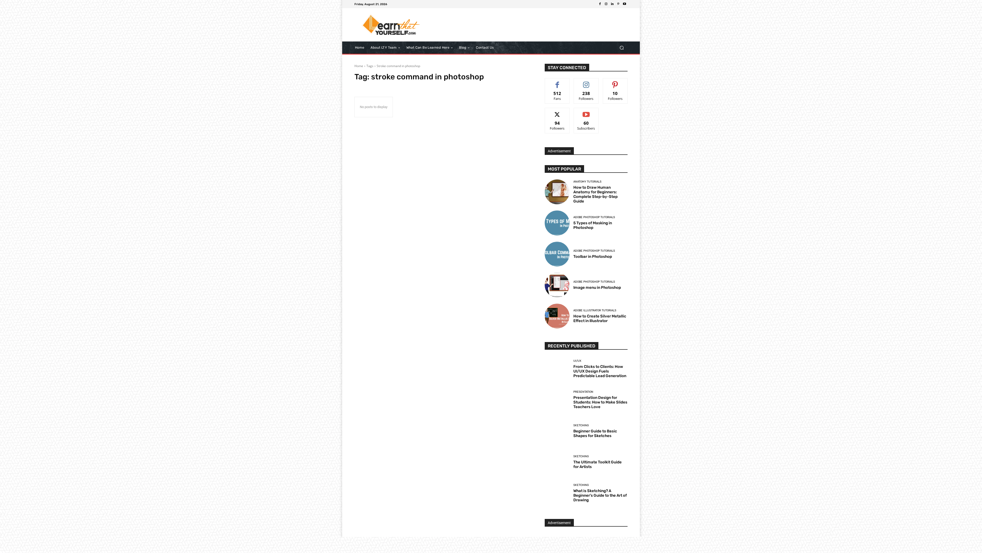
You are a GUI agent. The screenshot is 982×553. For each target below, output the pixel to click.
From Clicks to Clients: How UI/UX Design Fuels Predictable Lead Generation (599, 371)
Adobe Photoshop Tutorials (594, 217)
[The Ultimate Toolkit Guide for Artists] (557, 462)
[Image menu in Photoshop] (557, 285)
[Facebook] (600, 4)
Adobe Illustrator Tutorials (594, 310)
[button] (622, 48)
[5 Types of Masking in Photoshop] (557, 222)
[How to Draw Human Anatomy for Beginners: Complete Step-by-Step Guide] (557, 191)
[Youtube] (624, 4)
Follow (586, 82)
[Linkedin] (612, 4)
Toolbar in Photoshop (592, 256)
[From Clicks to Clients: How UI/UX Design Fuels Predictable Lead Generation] (557, 368)
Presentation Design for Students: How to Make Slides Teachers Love (600, 402)
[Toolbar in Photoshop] (557, 254)
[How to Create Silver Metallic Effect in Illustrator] (557, 316)
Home (358, 66)
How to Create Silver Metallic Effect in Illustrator (599, 318)
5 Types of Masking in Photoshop (592, 225)
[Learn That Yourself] (391, 24)
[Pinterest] (618, 4)
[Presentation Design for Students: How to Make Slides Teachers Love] (557, 399)
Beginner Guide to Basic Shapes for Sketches (595, 433)
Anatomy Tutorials (587, 181)
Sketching (581, 425)
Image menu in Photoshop (597, 287)
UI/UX (577, 360)
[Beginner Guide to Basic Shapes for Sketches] (557, 431)
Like (557, 82)
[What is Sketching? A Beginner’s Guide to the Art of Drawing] (557, 493)
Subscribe (586, 112)
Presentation (583, 391)
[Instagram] (606, 4)
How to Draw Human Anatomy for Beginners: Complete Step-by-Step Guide (595, 194)
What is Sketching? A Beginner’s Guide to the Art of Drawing (600, 495)
